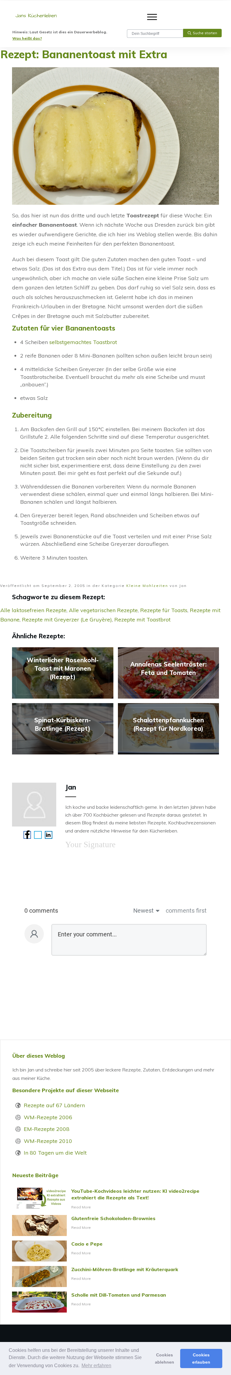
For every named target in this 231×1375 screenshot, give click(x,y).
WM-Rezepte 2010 (48, 1141)
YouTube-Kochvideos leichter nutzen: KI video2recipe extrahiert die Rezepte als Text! (115, 1199)
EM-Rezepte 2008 (46, 1129)
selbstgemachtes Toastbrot (83, 342)
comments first (186, 910)
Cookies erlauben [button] (201, 1358)
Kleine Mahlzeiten (147, 585)
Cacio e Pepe (115, 1251)
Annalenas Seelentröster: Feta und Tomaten (168, 673)
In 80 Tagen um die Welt (55, 1152)
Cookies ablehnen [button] (164, 1358)
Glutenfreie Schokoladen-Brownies (115, 1225)
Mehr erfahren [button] (96, 1365)
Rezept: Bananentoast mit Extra (83, 54)
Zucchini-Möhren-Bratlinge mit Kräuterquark (115, 1276)
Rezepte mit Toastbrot (142, 619)
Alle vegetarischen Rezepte (103, 610)
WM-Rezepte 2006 (48, 1117)
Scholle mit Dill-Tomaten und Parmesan (115, 1302)
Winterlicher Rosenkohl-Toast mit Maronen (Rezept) (62, 673)
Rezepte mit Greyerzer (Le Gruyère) (67, 619)
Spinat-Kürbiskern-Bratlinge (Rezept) (62, 728)
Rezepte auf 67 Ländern (54, 1105)
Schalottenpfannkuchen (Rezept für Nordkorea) (168, 728)
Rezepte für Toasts (163, 610)
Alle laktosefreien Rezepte (33, 610)
